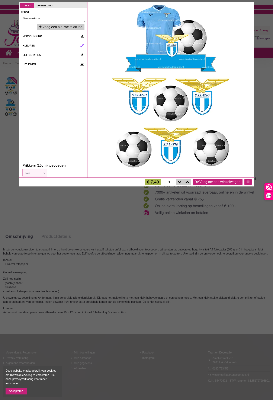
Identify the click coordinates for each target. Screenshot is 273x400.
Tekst (27, 5)
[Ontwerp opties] (248, 182)
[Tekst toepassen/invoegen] (81, 18)
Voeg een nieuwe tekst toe (62, 27)
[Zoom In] (249, 16)
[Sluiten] (249, 7)
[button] (187, 182)
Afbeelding (45, 5)
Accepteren (16, 391)
